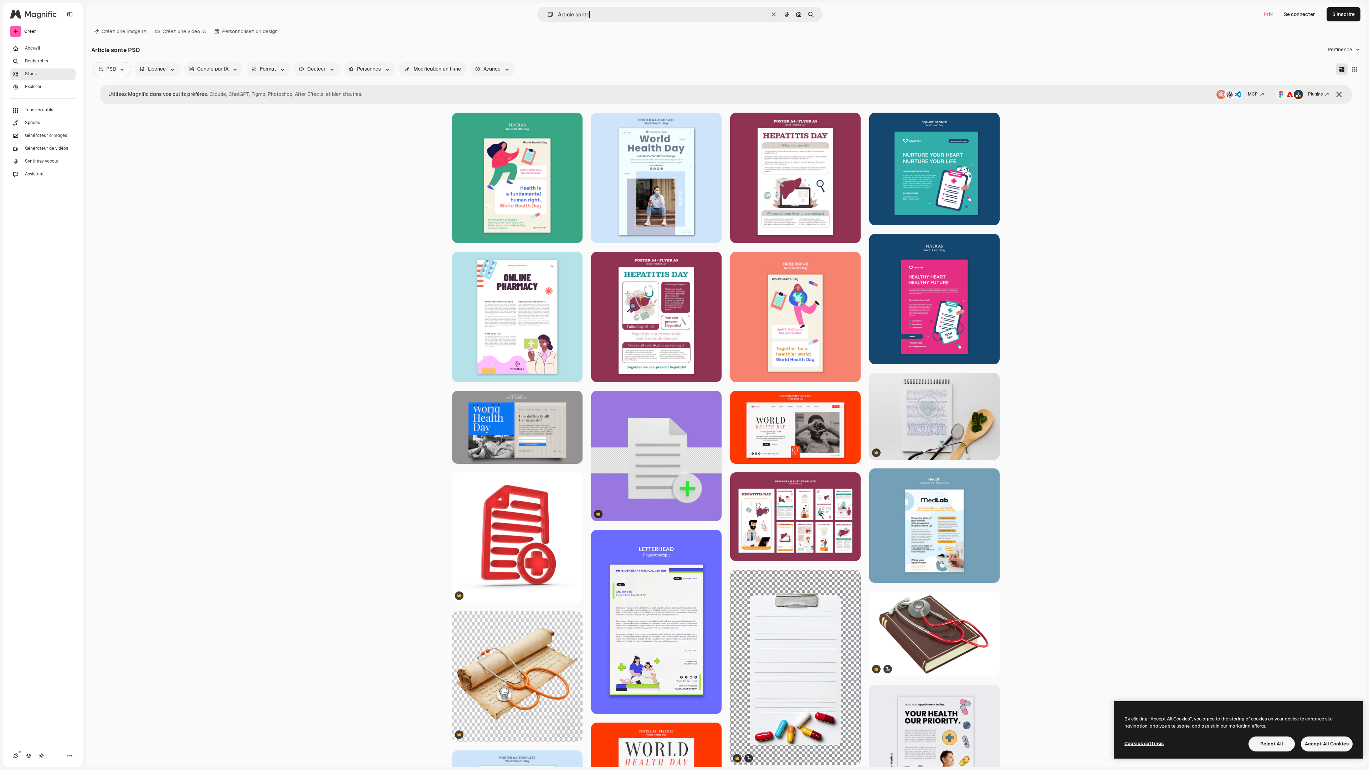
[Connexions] (15, 755)
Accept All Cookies (1327, 744)
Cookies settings (1144, 743)
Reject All (1271, 744)
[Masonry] (1342, 69)
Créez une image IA (124, 31)
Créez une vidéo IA (184, 31)
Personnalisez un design (250, 31)
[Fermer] (1339, 94)
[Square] (1354, 69)
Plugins (1315, 94)
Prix (1268, 14)
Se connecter (1299, 14)
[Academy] (28, 755)
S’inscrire (1343, 14)
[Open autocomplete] (547, 14)
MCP (1253, 94)
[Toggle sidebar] (70, 14)
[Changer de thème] (41, 755)
